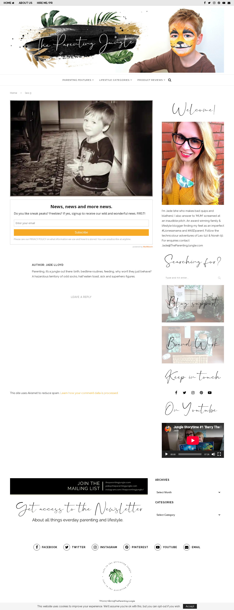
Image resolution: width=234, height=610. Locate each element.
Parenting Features (77, 80)
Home (8, 2)
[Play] (166, 454)
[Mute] (213, 454)
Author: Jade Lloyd (47, 264)
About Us (25, 2)
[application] (193, 440)
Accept (190, 606)
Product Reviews (150, 80)
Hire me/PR (45, 2)
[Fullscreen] (219, 454)
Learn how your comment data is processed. (89, 393)
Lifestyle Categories (114, 80)
